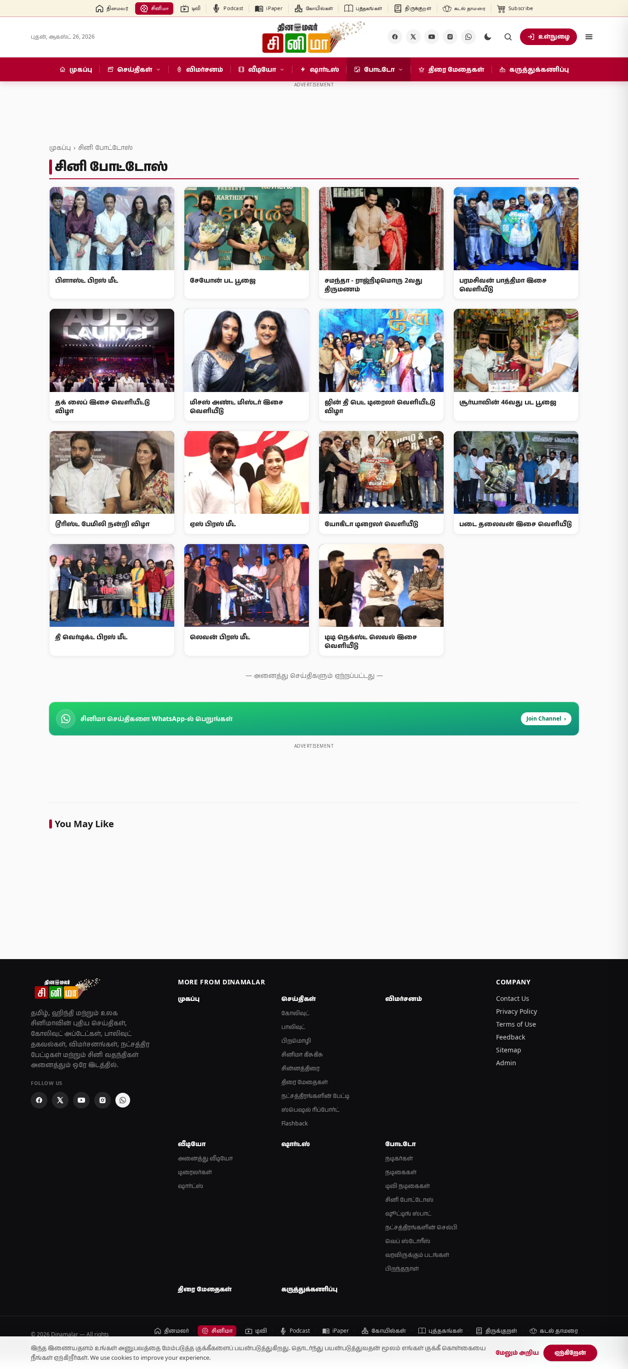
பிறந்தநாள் (402, 1268)
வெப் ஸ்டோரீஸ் (407, 1241)
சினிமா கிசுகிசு (302, 1054)
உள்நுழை (554, 36)
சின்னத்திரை (300, 1068)
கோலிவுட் (295, 1013)
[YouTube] (431, 36)
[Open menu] (589, 36)
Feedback (510, 1037)
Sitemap (508, 1049)
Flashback (294, 1123)
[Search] (508, 36)
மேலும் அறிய (517, 1352)
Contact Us (512, 998)
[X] (413, 36)
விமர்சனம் (403, 998)
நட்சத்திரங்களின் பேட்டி (315, 1096)
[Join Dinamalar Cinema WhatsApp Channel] (468, 36)
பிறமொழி (296, 1041)
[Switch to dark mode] (488, 36)
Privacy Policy (516, 1011)
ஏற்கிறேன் (570, 1352)
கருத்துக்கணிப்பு (309, 1289)
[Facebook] (395, 36)
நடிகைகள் (401, 1172)
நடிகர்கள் (399, 1158)
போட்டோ (400, 1144)
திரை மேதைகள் (304, 1082)
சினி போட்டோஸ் (105, 147)
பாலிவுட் (293, 1027)
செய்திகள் (298, 998)
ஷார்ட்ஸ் (190, 1186)
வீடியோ (192, 1144)
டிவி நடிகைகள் (407, 1186)
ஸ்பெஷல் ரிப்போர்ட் (310, 1109)
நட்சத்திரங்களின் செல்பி (421, 1227)
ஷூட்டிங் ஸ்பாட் (408, 1213)
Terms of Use (516, 1024)
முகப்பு (60, 147)
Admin (506, 1062)
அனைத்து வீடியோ (205, 1158)
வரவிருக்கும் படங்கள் (417, 1255)
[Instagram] (450, 36)
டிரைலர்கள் (195, 1172)
